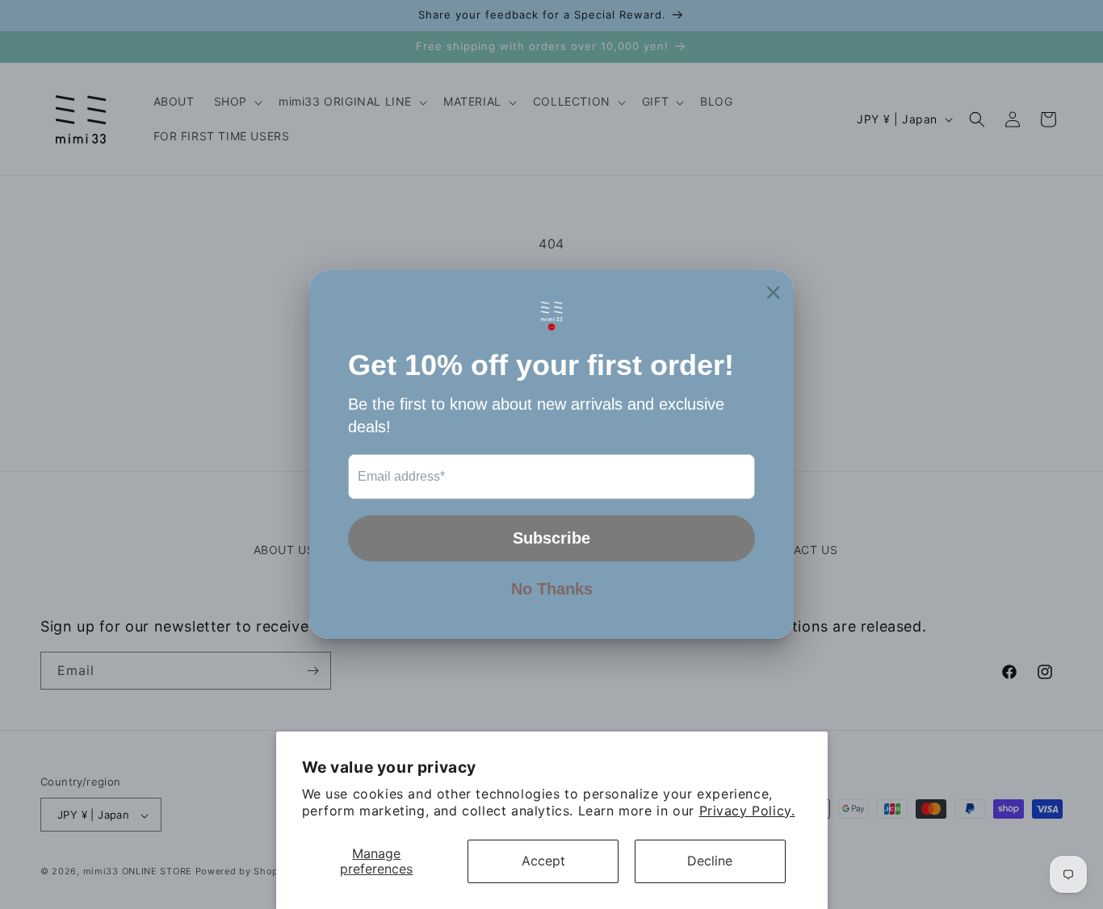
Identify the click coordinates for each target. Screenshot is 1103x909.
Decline (709, 861)
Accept (543, 861)
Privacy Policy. (747, 811)
